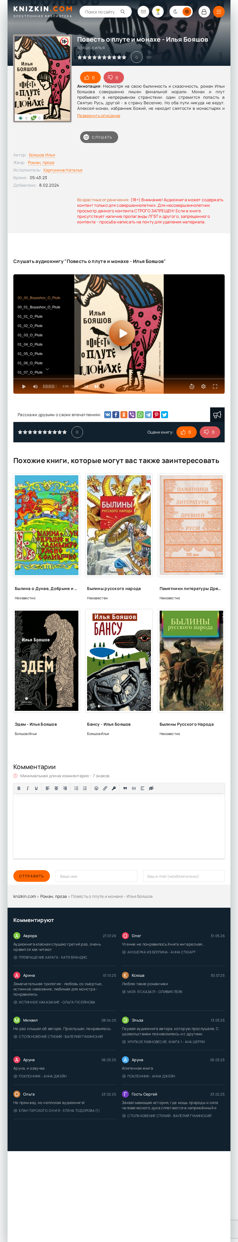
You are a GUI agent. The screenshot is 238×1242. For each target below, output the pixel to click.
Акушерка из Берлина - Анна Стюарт (161, 952)
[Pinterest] (156, 414)
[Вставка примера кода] (133, 788)
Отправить (31, 876)
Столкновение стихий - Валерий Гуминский (61, 1036)
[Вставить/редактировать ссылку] (105, 788)
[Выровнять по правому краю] (65, 788)
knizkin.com (24, 896)
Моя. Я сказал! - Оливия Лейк (155, 991)
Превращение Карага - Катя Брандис (53, 957)
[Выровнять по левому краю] (47, 788)
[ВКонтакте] (107, 414)
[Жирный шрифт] (19, 788)
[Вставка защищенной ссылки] (113, 788)
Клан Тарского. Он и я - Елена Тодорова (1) (59, 1110)
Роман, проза (41, 162)
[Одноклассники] (123, 414)
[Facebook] (115, 414)
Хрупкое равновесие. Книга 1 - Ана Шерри (166, 1041)
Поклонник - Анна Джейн (42, 1076)
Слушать (102, 137)
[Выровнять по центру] (56, 788)
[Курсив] (27, 788)
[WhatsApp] (140, 414)
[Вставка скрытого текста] (151, 788)
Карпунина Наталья (63, 170)
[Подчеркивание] (36, 788)
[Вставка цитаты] (125, 788)
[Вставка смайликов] (96, 788)
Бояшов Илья (42, 155)
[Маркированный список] (76, 788)
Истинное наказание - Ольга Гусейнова (57, 1002)
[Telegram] (148, 414)
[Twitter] (164, 414)
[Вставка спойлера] (142, 788)
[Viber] (132, 414)
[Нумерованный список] (85, 788)
